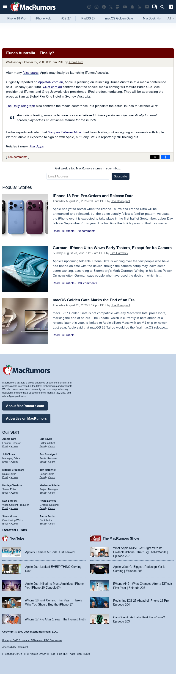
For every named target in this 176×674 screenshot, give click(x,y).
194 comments (87, 283)
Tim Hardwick (119, 253)
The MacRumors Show (121, 538)
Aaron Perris (47, 516)
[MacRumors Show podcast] (89, 7)
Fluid (52, 653)
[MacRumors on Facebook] (104, 7)
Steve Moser (9, 516)
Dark (87, 653)
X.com (14, 446)
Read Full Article (63, 231)
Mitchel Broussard (13, 469)
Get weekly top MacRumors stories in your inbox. (88, 168)
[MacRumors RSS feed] (139, 7)
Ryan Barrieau (48, 500)
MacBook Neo (152, 18)
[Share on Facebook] (165, 157)
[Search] (164, 7)
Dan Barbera (9, 500)
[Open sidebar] (171, 7)
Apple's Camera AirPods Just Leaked (49, 552)
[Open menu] (5, 7)
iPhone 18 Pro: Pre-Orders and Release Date (93, 196)
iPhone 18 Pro (16, 18)
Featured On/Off (13, 653)
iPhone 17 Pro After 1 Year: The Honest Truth (55, 619)
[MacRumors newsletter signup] (147, 7)
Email (5, 446)
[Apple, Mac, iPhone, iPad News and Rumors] (33, 12)
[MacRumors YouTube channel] (125, 7)
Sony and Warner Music (65, 132)
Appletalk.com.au (50, 82)
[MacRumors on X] (111, 7)
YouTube (17, 538)
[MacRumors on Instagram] (96, 7)
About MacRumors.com (25, 406)
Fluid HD (62, 653)
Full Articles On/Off (35, 653)
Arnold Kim (76, 62)
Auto (72, 653)
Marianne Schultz (50, 485)
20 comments (86, 231)
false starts (30, 72)
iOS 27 (66, 18)
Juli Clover (8, 454)
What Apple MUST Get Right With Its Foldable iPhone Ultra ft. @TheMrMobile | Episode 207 (140, 552)
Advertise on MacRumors (26, 418)
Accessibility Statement (15, 647)
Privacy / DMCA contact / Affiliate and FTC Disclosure (32, 640)
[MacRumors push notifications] (132, 7)
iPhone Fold (43, 18)
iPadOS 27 (88, 18)
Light (79, 653)
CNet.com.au (52, 87)
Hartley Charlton (12, 485)
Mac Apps (37, 146)
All (171, 18)
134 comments (18, 157)
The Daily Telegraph (20, 106)
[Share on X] (155, 157)
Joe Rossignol (120, 201)
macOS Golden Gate (119, 18)
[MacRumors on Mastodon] (117, 7)
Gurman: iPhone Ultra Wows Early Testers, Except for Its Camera (112, 248)
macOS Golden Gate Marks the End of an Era (94, 300)
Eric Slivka (46, 439)
